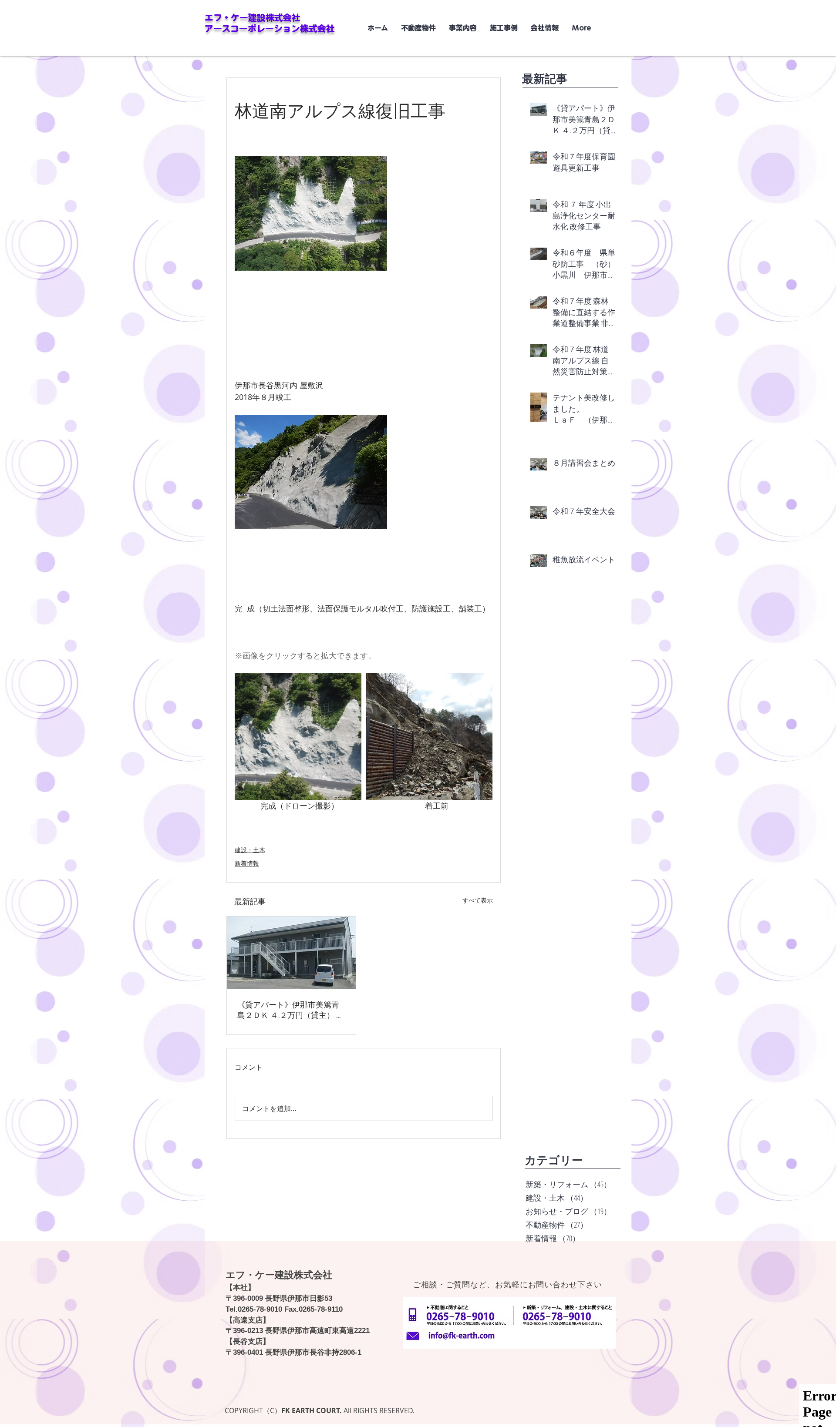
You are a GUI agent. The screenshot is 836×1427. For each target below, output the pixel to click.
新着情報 (247, 863)
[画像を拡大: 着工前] (429, 736)
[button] (503, 28)
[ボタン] (464, 1336)
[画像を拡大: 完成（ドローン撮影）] (298, 736)
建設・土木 (250, 850)
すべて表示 (477, 900)
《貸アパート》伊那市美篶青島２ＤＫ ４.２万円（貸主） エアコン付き (290, 1011)
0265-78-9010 (260, 1309)
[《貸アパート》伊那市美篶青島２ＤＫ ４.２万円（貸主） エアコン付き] (291, 953)
